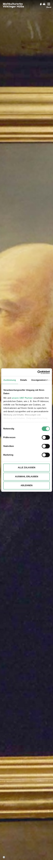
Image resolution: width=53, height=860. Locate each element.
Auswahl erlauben (26, 476)
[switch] (46, 437)
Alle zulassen (26, 467)
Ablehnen (27, 485)
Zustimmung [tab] (9, 380)
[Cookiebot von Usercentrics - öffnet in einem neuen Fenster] (38, 372)
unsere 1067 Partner (22, 398)
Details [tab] (23, 380)
